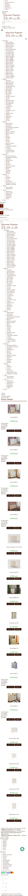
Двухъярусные (9, 129)
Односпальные (9, 123)
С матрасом (8, 148)
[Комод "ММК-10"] (14, 665)
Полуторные (9, 124)
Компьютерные (9, 193)
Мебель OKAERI (9, 60)
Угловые (8, 111)
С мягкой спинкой (10, 150)
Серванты (8, 107)
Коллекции (5, 40)
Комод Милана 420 (14, 623)
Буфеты (7, 119)
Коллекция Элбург (10, 55)
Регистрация (5, 11)
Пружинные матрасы (11, 156)
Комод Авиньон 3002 (14, 789)
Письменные (9, 195)
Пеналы (7, 99)
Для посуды (8, 92)
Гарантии (7, 6)
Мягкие (7, 168)
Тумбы (4, 185)
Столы (4, 190)
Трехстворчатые (9, 84)
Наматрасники (9, 160)
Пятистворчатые (9, 102)
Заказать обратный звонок (16, 828)
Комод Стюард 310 (14, 572)
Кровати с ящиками (10, 131)
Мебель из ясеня (10, 70)
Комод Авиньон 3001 (14, 814)
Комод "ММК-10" (14, 673)
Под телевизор (9, 187)
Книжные (8, 114)
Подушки (8, 171)
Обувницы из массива (11, 184)
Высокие (8, 161)
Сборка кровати (6, 860)
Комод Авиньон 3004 (14, 738)
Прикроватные (9, 188)
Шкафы (4, 79)
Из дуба (7, 140)
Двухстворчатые (9, 83)
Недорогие (8, 144)
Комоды (5, 174)
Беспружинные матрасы (11, 157)
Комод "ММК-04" (14, 706)
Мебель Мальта (9, 73)
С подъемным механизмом (12, 127)
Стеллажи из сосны (10, 110)
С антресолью (9, 106)
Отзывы (4, 859)
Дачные (7, 136)
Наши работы (8, 8)
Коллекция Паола (10, 52)
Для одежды (8, 90)
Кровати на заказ (10, 143)
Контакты (7, 3)
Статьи (6, 9)
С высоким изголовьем (11, 146)
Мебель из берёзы (10, 66)
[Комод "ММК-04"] (14, 697)
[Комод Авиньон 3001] (14, 806)
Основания (8, 170)
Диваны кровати (9, 133)
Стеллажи (8, 109)
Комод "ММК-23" (14, 482)
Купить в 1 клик (11, 430)
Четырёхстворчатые (10, 86)
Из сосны (8, 141)
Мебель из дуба (9, 69)
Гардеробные (9, 87)
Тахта (7, 153)
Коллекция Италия (10, 43)
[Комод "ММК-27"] (14, 506)
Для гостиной (9, 89)
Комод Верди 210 (14, 648)
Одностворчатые (10, 82)
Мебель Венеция (10, 46)
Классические (9, 181)
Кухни (4, 200)
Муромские (8, 167)
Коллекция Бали (9, 50)
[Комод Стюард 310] (14, 564)
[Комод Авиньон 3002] (14, 781)
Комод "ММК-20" (14, 449)
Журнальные (9, 191)
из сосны (8, 120)
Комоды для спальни (11, 183)
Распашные (8, 104)
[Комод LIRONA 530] (14, 589)
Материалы (7, 5)
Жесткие (8, 163)
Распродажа (6, 861)
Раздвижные (9, 197)
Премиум (8, 173)
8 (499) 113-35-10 (4, 208)
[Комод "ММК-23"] (14, 474)
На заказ (8, 97)
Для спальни (9, 93)
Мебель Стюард (9, 75)
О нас (6, 0)
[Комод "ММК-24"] (14, 409)
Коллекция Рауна (10, 53)
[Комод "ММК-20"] (14, 441)
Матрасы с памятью (10, 166)
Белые (7, 134)
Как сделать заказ (7, 866)
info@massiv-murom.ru (6, 829)
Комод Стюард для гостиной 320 (14, 547)
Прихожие (8, 117)
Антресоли (8, 80)
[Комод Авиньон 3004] (14, 730)
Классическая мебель (11, 49)
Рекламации (6, 868)
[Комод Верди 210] (14, 640)
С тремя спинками (10, 151)
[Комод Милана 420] (14, 614)
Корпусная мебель (10, 56)
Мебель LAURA (9, 57)
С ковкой (8, 147)
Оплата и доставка (9, 2)
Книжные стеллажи (10, 96)
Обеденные (8, 194)
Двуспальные (9, 126)
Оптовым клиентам (7, 864)
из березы (8, 94)
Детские (7, 130)
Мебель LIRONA (9, 59)
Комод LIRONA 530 (14, 597)
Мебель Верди (9, 42)
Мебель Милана (9, 45)
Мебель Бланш (9, 63)
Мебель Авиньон (10, 62)
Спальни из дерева (10, 76)
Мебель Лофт (9, 72)
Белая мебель (9, 47)
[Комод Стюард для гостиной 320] (14, 538)
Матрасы (5, 154)
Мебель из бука (9, 67)
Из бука (7, 139)
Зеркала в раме (9, 77)
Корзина (2, 215)
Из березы (8, 137)
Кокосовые (8, 164)
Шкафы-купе (9, 116)
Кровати (5, 121)
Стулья (7, 198)
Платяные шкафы (10, 100)
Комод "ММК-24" (14, 417)
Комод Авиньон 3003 (14, 763)
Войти (4, 13)
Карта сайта (6, 867)
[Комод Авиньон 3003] (14, 755)
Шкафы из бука (9, 113)
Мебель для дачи (10, 65)
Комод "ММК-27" (14, 514)
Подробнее (18, 430)
